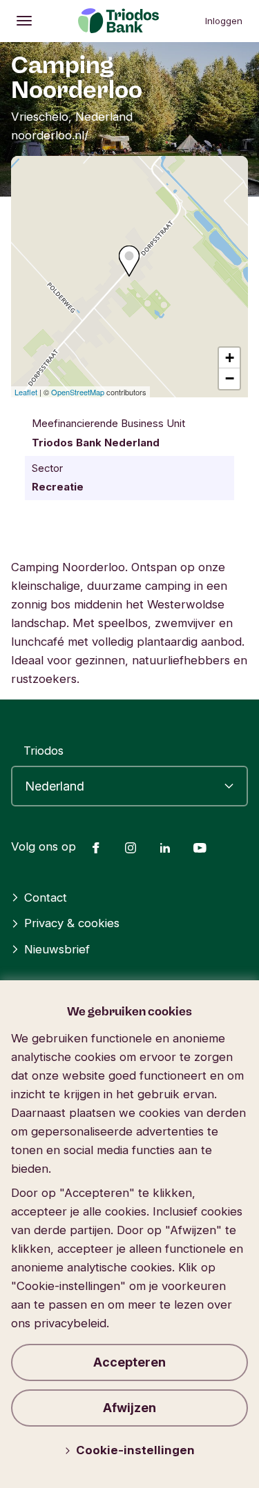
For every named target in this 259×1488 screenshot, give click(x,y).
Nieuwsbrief (57, 949)
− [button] (229, 378)
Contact (45, 897)
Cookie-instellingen (135, 1450)
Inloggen (223, 20)
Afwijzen (129, 1407)
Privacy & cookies (71, 923)
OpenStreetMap (77, 391)
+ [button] (229, 357)
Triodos (43, 750)
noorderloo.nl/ (49, 135)
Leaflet (26, 391)
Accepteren (129, 1362)
